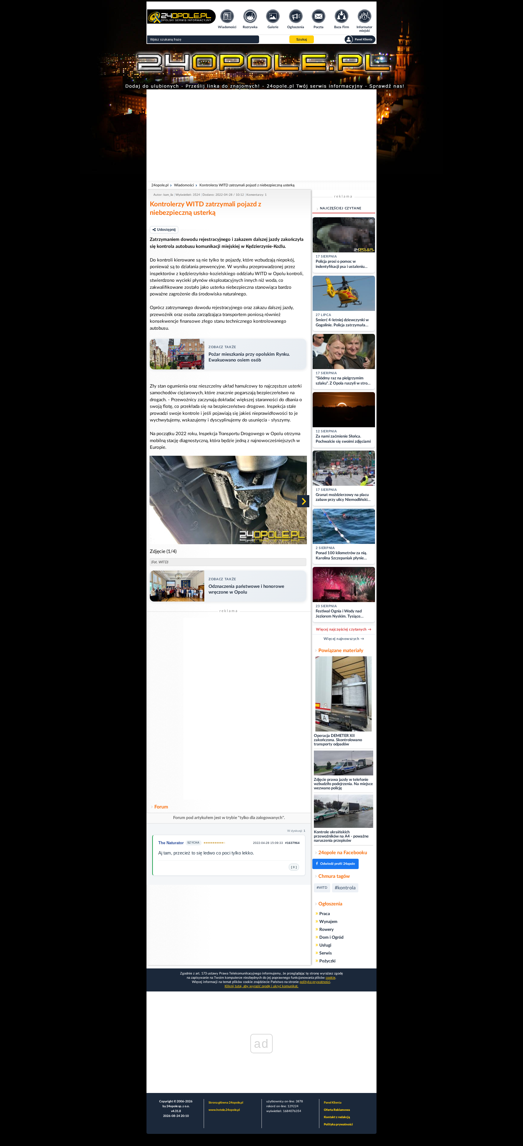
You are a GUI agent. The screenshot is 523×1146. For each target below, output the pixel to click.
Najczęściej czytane (340, 208)
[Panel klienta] (360, 39)
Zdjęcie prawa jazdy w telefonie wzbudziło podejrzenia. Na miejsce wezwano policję (343, 784)
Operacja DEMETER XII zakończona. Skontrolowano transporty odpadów (338, 740)
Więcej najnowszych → (344, 639)
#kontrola (345, 887)
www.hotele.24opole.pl (224, 1109)
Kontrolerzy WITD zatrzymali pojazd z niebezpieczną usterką (246, 185)
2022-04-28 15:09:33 (268, 843)
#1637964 (292, 843)
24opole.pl (160, 185)
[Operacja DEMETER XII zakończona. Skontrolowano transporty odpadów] (343, 694)
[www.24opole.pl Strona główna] (181, 21)
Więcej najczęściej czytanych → (343, 629)
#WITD (322, 887)
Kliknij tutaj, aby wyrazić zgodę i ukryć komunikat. (261, 986)
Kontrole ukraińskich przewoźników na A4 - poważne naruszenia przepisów (341, 836)
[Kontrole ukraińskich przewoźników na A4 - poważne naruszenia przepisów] (343, 812)
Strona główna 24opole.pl (226, 1102)
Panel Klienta (332, 1102)
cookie (330, 977)
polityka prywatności (315, 982)
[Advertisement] (261, 134)
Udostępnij (166, 230)
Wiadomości (184, 185)
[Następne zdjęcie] (303, 501)
